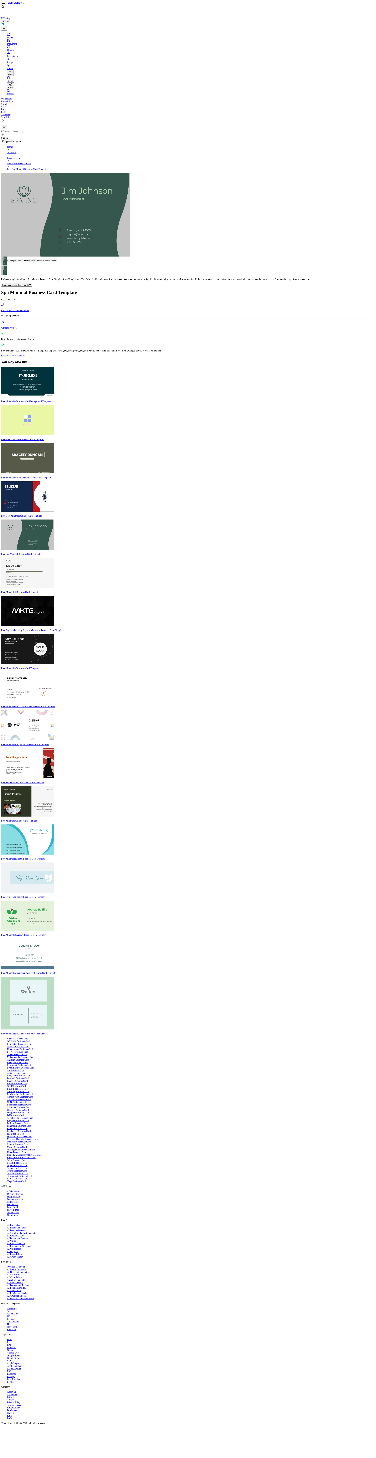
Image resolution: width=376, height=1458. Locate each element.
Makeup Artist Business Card (20, 1057)
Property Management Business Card (24, 1155)
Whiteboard (12, 1204)
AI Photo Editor (14, 1254)
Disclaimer (12, 1410)
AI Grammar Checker (17, 1296)
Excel (9, 1342)
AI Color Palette (14, 1277)
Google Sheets (14, 1355)
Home (10, 147)
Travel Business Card (17, 1054)
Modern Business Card (17, 1144)
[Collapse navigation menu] (4, 127)
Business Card (13, 158)
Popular (10, 1382)
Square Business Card (17, 1165)
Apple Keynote (14, 1368)
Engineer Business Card (18, 1120)
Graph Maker (13, 1215)
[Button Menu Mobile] (3, 3)
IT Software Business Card (19, 1136)
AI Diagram (12, 1251)
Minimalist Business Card (19, 163)
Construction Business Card (20, 1097)
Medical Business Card (17, 1046)
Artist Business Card (16, 1073)
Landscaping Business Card (20, 1094)
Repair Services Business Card (21, 1157)
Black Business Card (16, 1089)
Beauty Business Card (17, 1062)
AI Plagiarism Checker (17, 1293)
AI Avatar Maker (15, 1282)
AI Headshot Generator (18, 1272)
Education (11, 1329)
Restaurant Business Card (19, 1065)
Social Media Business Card (20, 1118)
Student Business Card (17, 1168)
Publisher (11, 1347)
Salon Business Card (16, 1160)
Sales (9, 1311)
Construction (13, 1321)
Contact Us (12, 1399)
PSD (9, 1371)
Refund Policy (13, 1407)
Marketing (12, 1308)
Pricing (10, 1397)
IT (8, 1324)
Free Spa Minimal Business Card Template (27, 169)
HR (8, 1316)
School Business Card (17, 1163)
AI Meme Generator (16, 1269)
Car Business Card (15, 1070)
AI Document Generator (18, 1238)
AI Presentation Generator (19, 1246)
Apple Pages (13, 1363)
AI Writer (11, 1241)
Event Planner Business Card (20, 1067)
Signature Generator (16, 1280)
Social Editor (13, 1212)
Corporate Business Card (18, 1107)
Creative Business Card (18, 1110)
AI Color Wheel (14, 1274)
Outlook (11, 1350)
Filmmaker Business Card (19, 1126)
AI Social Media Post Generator (22, 1233)
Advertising (12, 1313)
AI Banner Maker (15, 1235)
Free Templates (14, 1379)
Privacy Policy (14, 1402)
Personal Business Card (18, 1078)
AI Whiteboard (14, 1249)
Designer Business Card (18, 1112)
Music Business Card (17, 1147)
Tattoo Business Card (17, 1170)
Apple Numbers (14, 1366)
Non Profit (12, 1327)
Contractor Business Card (19, 1099)
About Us (11, 1391)
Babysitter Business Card (18, 1075)
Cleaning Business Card (18, 1091)
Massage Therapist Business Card (22, 1139)
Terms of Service (15, 1405)
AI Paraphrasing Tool (17, 1288)
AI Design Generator (17, 1230)
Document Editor (15, 1194)
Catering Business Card (18, 1060)
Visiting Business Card (17, 1038)
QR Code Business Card (18, 1041)
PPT (9, 1345)
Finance (10, 1319)
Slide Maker (12, 1202)
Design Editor (13, 1196)
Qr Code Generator (16, 1266)
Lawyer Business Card (17, 1052)
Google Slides (13, 1358)
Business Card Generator (12, 355)
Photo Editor (13, 1210)
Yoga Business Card (16, 1181)
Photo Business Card (16, 1152)
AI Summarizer (14, 1290)
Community (12, 1394)
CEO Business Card (16, 1102)
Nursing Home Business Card (21, 1149)
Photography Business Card (20, 1049)
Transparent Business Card (19, 1176)
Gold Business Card (16, 1086)
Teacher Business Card (17, 1173)
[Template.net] (16, 3)
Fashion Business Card (17, 1123)
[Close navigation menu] (4, 28)
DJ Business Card (15, 1115)
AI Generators (13, 1191)
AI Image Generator (16, 1227)
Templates (11, 152)
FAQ (9, 1418)
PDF (9, 1360)
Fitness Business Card (17, 1128)
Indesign (11, 1376)
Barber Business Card (17, 1083)
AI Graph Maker (15, 1256)
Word (9, 1339)
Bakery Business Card (17, 1081)
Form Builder (13, 1207)
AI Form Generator (16, 1243)
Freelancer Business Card (19, 1131)
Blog (9, 1415)
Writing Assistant (15, 1199)
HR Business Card (15, 1133)
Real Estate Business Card (19, 1044)
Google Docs (13, 1352)
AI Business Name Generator (20, 1298)
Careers (10, 1413)
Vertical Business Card (17, 1178)
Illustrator (11, 1374)
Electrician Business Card (19, 1104)
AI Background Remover (19, 1285)
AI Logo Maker (14, 1225)
